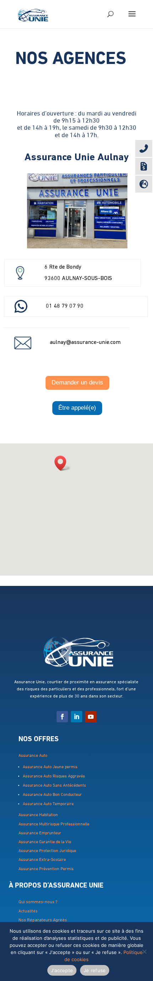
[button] (63, 463)
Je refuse (95, 970)
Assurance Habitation (38, 815)
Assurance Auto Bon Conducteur (53, 795)
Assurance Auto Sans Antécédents (55, 785)
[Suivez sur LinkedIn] (76, 716)
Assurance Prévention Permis (46, 869)
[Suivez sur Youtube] (90, 716)
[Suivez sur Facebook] (62, 716)
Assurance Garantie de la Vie (45, 842)
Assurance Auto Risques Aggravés (54, 776)
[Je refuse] (144, 951)
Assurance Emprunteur (40, 833)
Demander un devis (77, 382)
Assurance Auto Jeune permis (50, 767)
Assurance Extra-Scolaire (42, 860)
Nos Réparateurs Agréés (43, 920)
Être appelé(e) (77, 407)
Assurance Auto (33, 756)
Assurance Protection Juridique (48, 851)
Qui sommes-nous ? (38, 902)
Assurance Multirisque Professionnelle (54, 824)
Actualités (29, 911)
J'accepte (62, 970)
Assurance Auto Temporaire (49, 804)
